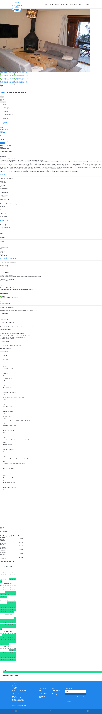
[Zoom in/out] (3, 99)
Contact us (87, 4)
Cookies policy (55, 692)
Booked (5, 666)
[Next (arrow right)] (1, 100)
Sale (67, 4)
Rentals (51, 4)
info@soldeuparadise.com (18, 697)
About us (81, 4)
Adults (1, 134)
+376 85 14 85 (16, 693)
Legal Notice (54, 693)
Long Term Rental (59, 4)
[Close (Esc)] (0, 99)
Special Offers (73, 4)
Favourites (84, 0)
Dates (1, 129)
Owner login (78, 0)
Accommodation (6, 120)
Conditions (5, 122)
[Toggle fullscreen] (1, 99)
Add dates (2, 132)
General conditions (56, 690)
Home (46, 4)
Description (3, 102)
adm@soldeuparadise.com (18, 700)
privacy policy (82, 696)
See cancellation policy (6, 329)
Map (4, 123)
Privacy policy (55, 694)
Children (2, 139)
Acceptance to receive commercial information (74, 701)
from (1, 126)
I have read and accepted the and (76, 697)
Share (2, 97)
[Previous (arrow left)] (0, 100)
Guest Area (89, 0)
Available (5, 670)
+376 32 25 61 (17, 695)
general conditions (72, 697)
